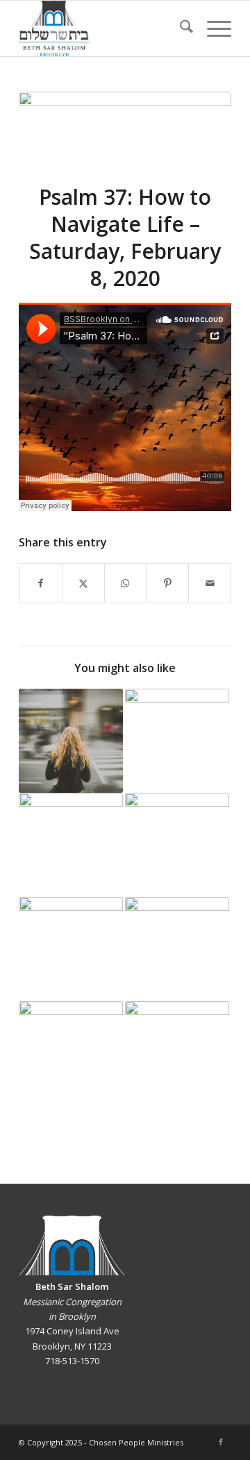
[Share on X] (83, 583)
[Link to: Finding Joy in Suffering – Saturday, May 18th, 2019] (177, 949)
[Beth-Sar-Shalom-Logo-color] (104, 28)
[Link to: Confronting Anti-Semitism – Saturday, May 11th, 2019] (71, 949)
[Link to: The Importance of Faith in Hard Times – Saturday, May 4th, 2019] (177, 845)
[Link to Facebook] (220, 1442)
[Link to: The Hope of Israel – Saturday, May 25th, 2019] (71, 1053)
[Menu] (212, 28)
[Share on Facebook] (40, 583)
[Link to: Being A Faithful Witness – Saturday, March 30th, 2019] (71, 741)
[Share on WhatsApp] (126, 583)
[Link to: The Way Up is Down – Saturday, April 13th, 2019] (177, 741)
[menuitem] (179, 28)
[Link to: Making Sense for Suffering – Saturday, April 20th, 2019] (71, 845)
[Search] (179, 28)
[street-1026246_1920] (125, 129)
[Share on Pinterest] (167, 583)
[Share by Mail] (210, 583)
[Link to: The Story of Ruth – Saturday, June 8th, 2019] (177, 1053)
